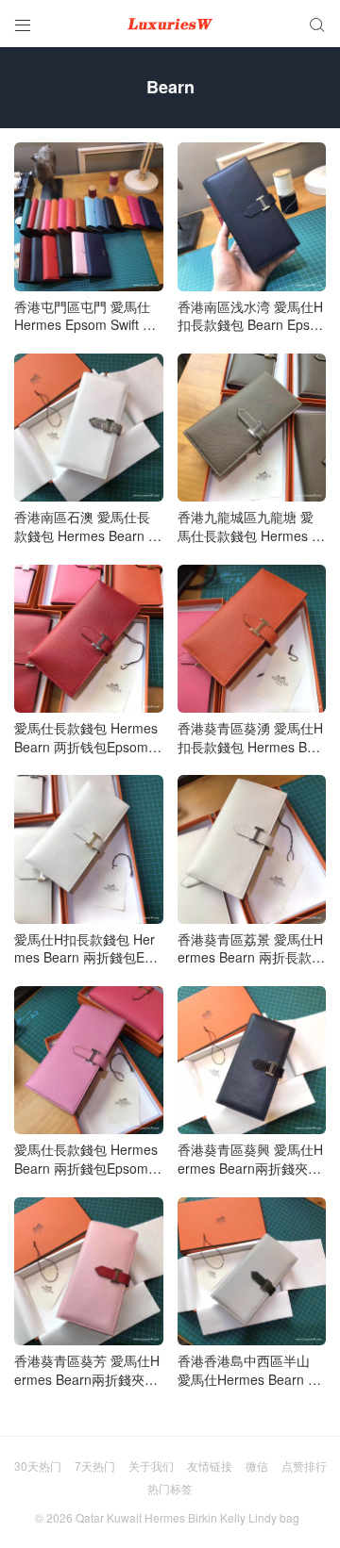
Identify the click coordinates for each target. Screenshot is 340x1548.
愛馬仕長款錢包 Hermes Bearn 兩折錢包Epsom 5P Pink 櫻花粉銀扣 (87, 1159)
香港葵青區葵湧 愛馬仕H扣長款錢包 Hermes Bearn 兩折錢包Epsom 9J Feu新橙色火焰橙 (252, 737)
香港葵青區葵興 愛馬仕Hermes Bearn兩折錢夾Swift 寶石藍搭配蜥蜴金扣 (252, 1159)
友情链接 (209, 1465)
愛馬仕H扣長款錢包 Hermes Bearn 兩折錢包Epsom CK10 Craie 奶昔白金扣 (88, 948)
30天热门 (37, 1465)
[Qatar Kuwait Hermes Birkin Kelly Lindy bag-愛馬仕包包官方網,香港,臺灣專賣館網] (170, 23)
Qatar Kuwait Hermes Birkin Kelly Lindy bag (187, 1517)
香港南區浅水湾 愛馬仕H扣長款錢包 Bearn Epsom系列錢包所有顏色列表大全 (250, 316)
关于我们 (151, 1465)
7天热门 (95, 1465)
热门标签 (170, 1488)
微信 (257, 1465)
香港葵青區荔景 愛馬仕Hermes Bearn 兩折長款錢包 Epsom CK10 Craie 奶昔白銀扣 (252, 948)
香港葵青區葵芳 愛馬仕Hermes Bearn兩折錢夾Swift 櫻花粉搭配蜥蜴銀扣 (88, 1370)
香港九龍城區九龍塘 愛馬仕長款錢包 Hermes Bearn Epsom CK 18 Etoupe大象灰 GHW (250, 526)
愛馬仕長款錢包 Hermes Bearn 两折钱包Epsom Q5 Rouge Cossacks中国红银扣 (88, 737)
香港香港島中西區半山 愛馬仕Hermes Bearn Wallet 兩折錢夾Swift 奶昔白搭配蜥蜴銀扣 (249, 1370)
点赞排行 (304, 1465)
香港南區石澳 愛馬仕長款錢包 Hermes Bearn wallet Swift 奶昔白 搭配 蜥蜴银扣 (88, 526)
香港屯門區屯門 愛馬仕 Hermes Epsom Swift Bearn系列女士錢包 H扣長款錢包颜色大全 (86, 316)
